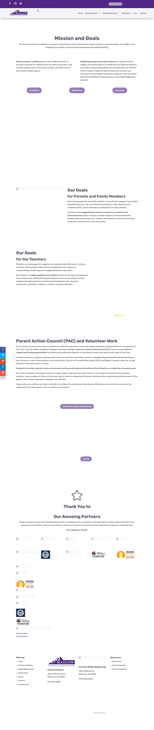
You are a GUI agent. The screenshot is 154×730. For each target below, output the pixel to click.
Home (80, 13)
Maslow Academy (91, 13)
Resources (120, 90)
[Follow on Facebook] (10, 3)
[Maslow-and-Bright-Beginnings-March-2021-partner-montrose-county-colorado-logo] (20, 616)
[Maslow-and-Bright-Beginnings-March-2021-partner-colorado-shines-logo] (25, 587)
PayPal (86, 459)
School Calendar (119, 665)
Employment (115, 4)
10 (27, 636)
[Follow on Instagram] (15, 3)
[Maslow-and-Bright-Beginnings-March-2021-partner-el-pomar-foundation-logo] (20, 590)
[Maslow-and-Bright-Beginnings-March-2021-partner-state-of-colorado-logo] (23, 625)
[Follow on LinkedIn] (20, 3)
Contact (143, 13)
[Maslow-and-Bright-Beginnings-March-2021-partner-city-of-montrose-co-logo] (21, 573)
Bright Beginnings (110, 13)
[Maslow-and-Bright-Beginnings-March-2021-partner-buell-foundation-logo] (22, 567)
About (135, 13)
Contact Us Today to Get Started (77, 406)
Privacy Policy (100, 713)
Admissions (126, 13)
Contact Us (34, 90)
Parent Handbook (119, 669)
